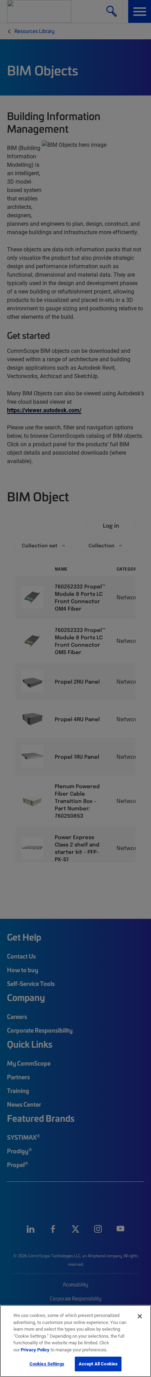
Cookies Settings (46, 1363)
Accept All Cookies (98, 1363)
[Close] (139, 1316)
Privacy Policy (35, 1349)
